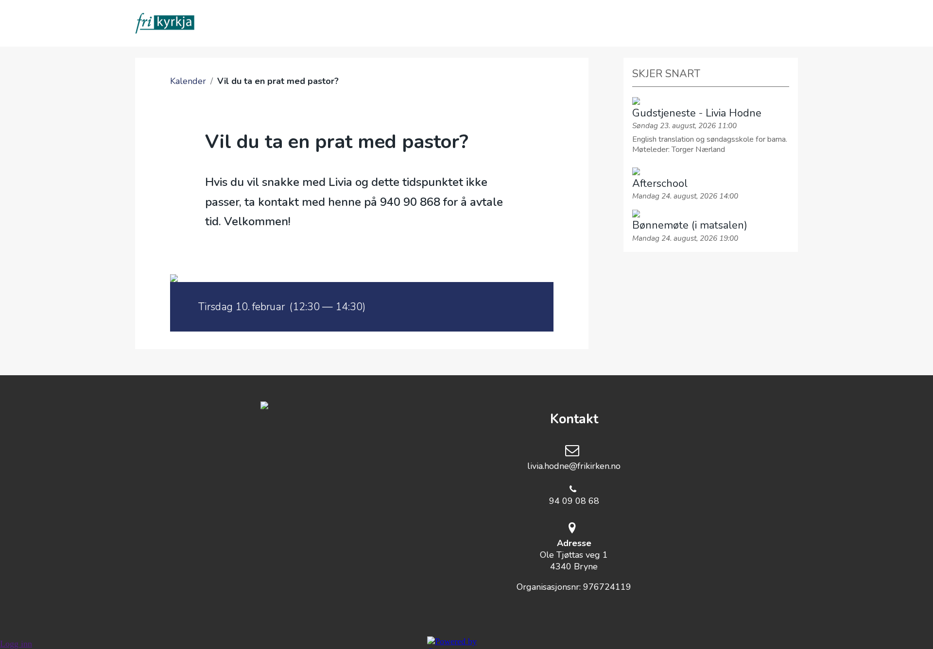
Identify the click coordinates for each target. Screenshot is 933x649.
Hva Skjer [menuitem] (339, 23)
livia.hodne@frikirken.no (574, 466)
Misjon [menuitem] (530, 23)
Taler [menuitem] (474, 23)
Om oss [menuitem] (273, 23)
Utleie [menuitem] (662, 23)
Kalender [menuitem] (411, 23)
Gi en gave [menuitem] (596, 23)
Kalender (188, 81)
